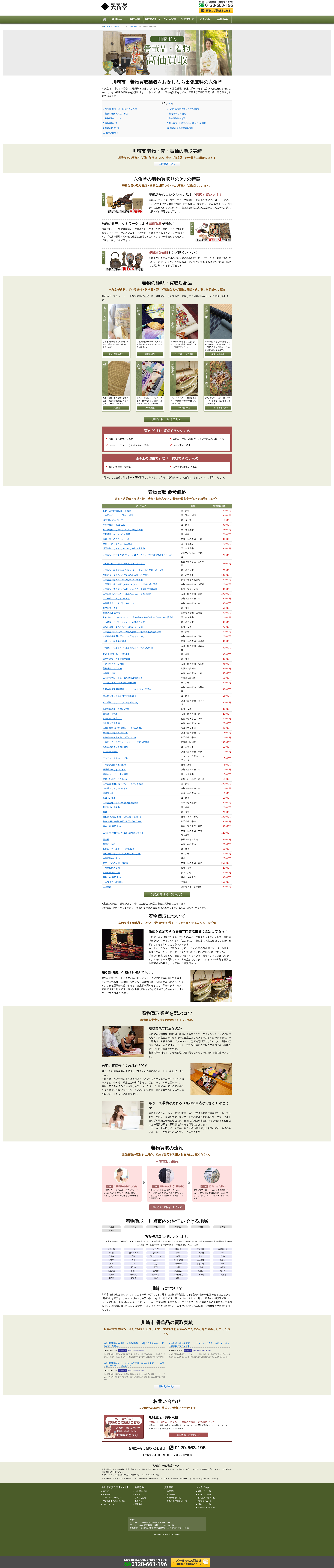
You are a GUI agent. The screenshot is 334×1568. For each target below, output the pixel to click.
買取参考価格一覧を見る (167, 894)
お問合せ (138, 1501)
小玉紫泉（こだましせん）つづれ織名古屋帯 (124, 622)
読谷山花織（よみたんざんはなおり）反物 (123, 627)
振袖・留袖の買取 (116, 354)
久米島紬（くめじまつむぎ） (116, 598)
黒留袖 (106, 839)
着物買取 (170, 1491)
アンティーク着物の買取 (218, 408)
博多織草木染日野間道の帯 (115, 747)
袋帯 (105, 812)
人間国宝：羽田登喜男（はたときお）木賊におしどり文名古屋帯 (133, 570)
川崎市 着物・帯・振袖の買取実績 (120, 109)
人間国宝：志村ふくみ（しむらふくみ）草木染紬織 (127, 594)
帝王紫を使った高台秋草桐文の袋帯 (119, 696)
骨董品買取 (171, 1494)
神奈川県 (133, 26)
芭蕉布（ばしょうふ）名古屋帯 (117, 544)
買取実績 (138, 1504)
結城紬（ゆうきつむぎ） (114, 769)
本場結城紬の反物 (111, 858)
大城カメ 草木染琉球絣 (114, 641)
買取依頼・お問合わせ (188, 1435)
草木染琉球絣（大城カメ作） (116, 709)
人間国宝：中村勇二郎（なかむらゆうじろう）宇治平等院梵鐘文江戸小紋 (137, 555)
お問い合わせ (110, 133)
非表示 (169, 103)
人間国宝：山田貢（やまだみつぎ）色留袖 (123, 580)
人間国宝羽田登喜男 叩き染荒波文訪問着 (123, 678)
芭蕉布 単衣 (109, 844)
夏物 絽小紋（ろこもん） (115, 779)
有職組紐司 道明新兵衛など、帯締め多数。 (123, 728)
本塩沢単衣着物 (110, 751)
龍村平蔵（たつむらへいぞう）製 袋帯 (122, 854)
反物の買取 (150, 408)
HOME (107, 26)
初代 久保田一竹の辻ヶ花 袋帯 (117, 511)
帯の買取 (116, 408)
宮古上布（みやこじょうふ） (116, 539)
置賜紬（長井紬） (111, 714)
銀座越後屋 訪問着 (111, 613)
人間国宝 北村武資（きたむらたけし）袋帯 (123, 784)
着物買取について (112, 118)
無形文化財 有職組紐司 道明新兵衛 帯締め (122, 821)
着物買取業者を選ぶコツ (179, 118)
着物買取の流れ (111, 123)
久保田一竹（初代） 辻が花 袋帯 (118, 515)
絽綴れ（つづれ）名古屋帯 (115, 774)
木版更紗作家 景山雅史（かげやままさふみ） (124, 636)
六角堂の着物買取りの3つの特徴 (183, 109)
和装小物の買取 (184, 408)
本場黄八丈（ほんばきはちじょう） (119, 603)
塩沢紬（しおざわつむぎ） (115, 788)
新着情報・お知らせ (206, 1507)
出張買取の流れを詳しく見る (167, 1207)
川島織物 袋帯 (110, 608)
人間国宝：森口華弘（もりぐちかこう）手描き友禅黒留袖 (130, 589)
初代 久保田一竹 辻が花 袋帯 (116, 654)
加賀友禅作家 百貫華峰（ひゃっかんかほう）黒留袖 (127, 689)
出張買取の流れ (141, 1491)
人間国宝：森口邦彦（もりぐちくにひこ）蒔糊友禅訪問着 (130, 584)
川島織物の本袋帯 (111, 807)
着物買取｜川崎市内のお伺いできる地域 (186, 123)
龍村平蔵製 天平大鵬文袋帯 (116, 659)
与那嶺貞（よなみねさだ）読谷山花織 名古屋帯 (126, 575)
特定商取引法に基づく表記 (114, 1501)
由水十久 (107, 887)
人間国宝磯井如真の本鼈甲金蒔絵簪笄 (120, 803)
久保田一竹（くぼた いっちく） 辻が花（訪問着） (127, 742)
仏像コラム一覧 (204, 1494)
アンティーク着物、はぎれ (115, 758)
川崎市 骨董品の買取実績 (180, 128)
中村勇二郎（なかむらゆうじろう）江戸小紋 (124, 564)
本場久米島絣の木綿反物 (114, 765)
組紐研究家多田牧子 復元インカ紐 (119, 737)
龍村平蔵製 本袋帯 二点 (114, 525)
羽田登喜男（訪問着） (113, 882)
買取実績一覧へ (167, 164)
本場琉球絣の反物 (111, 872)
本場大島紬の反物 (111, 868)
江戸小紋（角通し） (112, 718)
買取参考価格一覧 (174, 1498)
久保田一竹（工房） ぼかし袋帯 (118, 849)
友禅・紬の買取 (217, 354)
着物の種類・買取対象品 (115, 113)
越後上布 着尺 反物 (112, 877)
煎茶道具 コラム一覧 (206, 1498)
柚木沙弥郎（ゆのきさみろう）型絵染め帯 (123, 530)
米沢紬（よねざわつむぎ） (115, 733)
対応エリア (119, 26)
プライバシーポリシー (112, 1498)
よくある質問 (140, 1498)
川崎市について (111, 128)
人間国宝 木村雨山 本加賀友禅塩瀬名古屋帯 (123, 833)
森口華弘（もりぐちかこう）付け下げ (120, 702)
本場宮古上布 (109, 673)
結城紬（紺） (109, 793)
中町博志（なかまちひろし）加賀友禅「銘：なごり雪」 (129, 648)
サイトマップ (108, 1504)
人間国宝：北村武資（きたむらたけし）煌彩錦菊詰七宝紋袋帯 (132, 632)
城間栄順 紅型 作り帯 (113, 520)
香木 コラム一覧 (204, 1501)
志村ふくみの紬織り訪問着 (115, 863)
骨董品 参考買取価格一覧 (177, 1501)
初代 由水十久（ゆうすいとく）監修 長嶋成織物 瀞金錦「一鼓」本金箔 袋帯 (138, 617)
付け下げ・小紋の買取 (184, 354)
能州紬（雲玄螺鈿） (112, 723)
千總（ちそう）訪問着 (113, 664)
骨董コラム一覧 (204, 1504)
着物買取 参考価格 (176, 113)
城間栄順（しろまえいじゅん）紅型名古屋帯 (124, 548)
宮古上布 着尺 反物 (112, 826)
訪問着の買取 (150, 354)
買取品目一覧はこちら (167, 419)
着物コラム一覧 (204, 1491)
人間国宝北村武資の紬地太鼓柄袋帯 (119, 683)
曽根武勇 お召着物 (112, 668)
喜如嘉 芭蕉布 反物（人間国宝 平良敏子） (122, 817)
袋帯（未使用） (110, 798)
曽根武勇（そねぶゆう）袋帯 (116, 534)
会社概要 (107, 1494)
